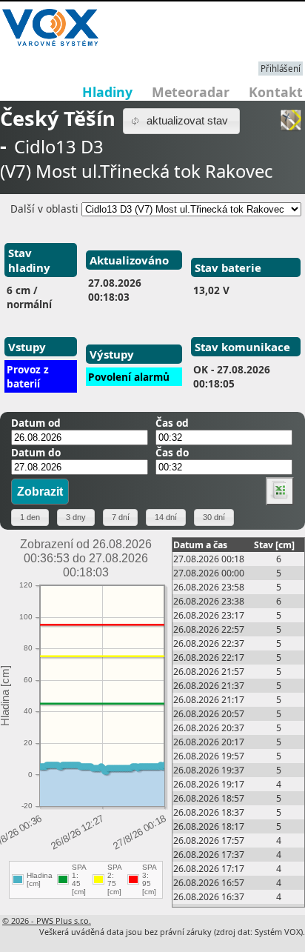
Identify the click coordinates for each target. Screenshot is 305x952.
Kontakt (276, 92)
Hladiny (107, 92)
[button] (181, 121)
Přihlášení (281, 68)
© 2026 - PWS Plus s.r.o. (46, 920)
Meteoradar (190, 92)
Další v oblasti (44, 209)
